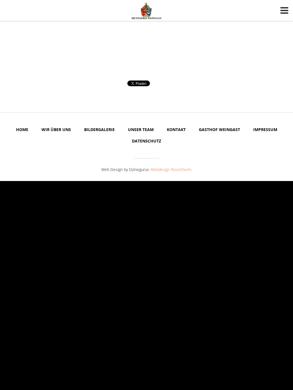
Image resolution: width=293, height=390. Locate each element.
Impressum (265, 129)
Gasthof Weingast (219, 129)
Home (22, 129)
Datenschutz (146, 141)
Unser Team (141, 129)
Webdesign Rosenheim (170, 169)
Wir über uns (56, 129)
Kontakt (176, 129)
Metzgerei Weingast (146, 11)
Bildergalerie (99, 129)
